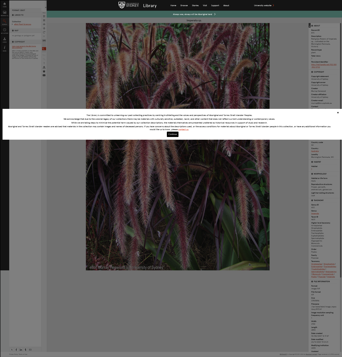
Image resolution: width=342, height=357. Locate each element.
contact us (183, 129)
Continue (172, 134)
